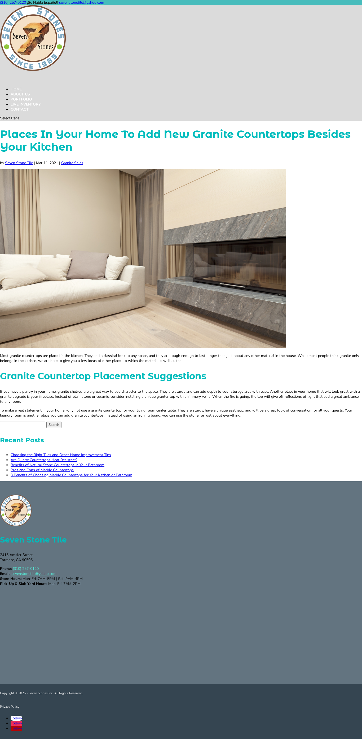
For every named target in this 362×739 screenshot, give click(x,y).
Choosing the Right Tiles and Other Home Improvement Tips (61, 454)
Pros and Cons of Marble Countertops (42, 470)
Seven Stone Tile (19, 162)
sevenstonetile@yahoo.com (33, 573)
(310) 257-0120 (13, 2)
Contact (20, 109)
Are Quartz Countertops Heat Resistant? (44, 459)
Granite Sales (72, 162)
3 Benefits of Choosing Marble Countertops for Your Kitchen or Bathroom (71, 475)
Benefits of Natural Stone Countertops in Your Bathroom (57, 464)
